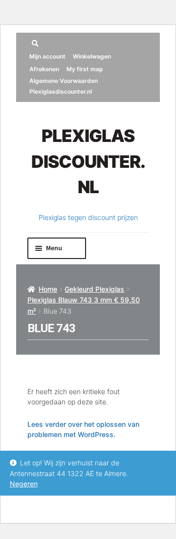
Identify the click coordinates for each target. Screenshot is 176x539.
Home (48, 289)
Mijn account (47, 56)
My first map (84, 69)
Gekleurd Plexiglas (94, 289)
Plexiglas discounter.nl (88, 161)
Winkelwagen (92, 56)
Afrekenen (44, 69)
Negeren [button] (24, 483)
